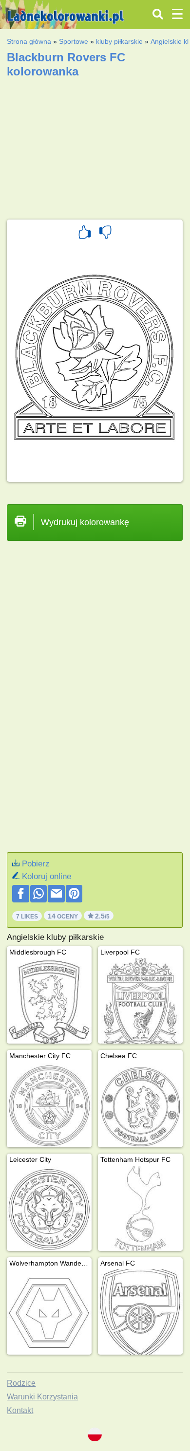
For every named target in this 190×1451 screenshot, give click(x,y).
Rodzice (21, 1383)
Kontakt (20, 1410)
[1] (85, 233)
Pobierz (36, 863)
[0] (105, 233)
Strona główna (29, 41)
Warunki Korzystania (42, 1397)
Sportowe (73, 41)
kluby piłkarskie (119, 41)
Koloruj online (46, 876)
